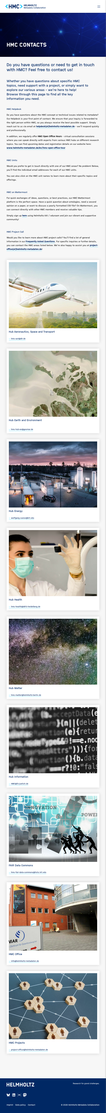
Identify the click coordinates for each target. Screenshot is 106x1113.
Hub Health (15, 599)
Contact (31, 1105)
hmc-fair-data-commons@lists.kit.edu (28, 872)
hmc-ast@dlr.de (18, 338)
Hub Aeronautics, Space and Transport (32, 331)
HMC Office (15, 954)
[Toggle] (99, 6)
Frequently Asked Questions (40, 241)
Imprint (10, 1105)
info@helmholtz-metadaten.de (25, 961)
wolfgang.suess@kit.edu (22, 518)
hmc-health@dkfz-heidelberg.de (25, 606)
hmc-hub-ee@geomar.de (22, 429)
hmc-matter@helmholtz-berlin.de (26, 695)
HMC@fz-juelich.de (19, 783)
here (24, 215)
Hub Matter (15, 688)
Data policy (20, 1105)
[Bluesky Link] (8, 1095)
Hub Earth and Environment (25, 420)
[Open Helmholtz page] (20, 1085)
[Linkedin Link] (13, 1095)
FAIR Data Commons (21, 865)
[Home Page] (25, 6)
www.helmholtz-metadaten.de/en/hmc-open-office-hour (36, 148)
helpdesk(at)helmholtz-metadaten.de (55, 126)
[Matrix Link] (19, 1095)
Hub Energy (16, 511)
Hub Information (18, 776)
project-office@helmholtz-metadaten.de (29, 1049)
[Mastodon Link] (24, 1095)
